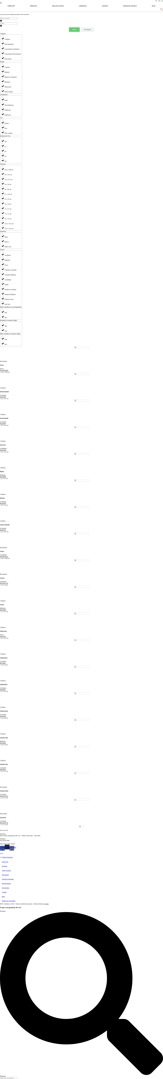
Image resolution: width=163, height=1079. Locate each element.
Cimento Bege (3, 657)
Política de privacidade (8, 901)
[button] (3, 361)
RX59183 (3, 503)
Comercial (83, 6)
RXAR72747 (4, 583)
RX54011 (3, 663)
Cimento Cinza (4, 711)
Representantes (6, 883)
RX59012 (3, 769)
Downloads (5, 875)
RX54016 (3, 716)
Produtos (33, 6)
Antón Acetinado (4, 391)
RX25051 (3, 636)
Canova (2, 551)
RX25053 (3, 530)
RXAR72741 (4, 823)
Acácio (2, 365)
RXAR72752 (4, 796)
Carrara (2, 578)
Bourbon (2, 498)
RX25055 (3, 423)
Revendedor (5, 888)
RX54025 (3, 743)
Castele (2, 604)
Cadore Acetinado (5, 524)
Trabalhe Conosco (130, 6)
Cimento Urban (4, 790)
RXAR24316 (4, 370)
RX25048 (3, 450)
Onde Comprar (6, 870)
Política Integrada (7, 857)
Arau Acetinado (4, 418)
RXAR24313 (4, 556)
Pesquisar (3, 911)
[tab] (74, 29)
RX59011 (3, 690)
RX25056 (3, 397)
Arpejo (46, 904)
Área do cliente (58, 6)
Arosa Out (2, 445)
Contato (105, 6)
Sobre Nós (11, 6)
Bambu (2, 471)
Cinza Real (3, 817)
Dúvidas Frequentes (8, 879)
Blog (153, 6)
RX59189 (3, 610)
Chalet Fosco (3, 631)
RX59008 (3, 477)
